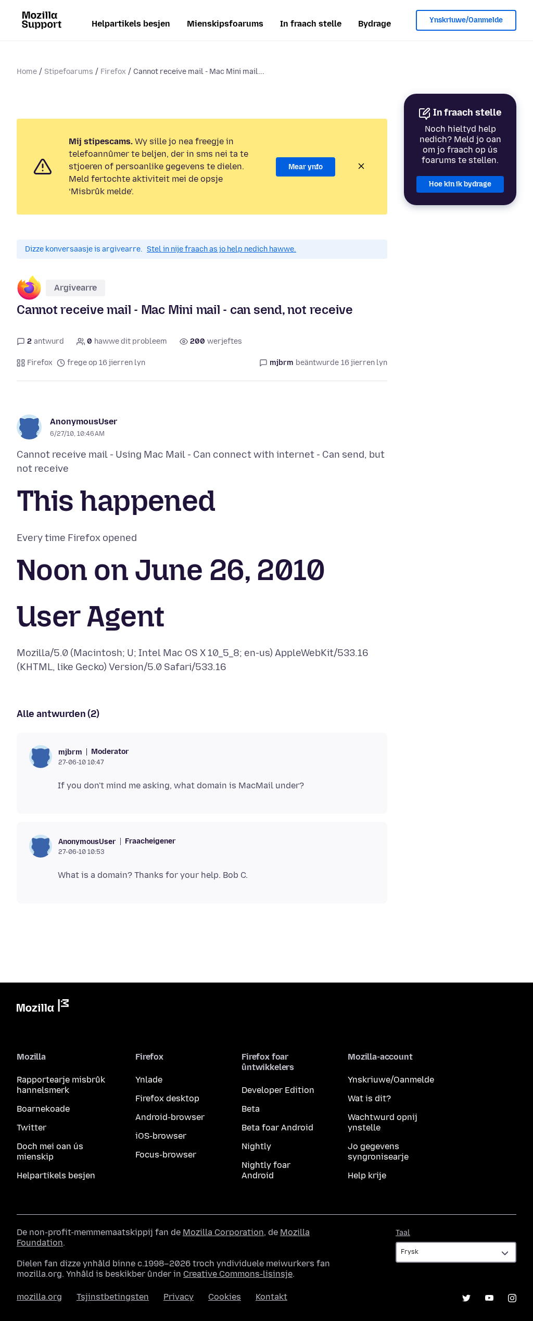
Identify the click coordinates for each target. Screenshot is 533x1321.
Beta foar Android (277, 1128)
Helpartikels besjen (131, 24)
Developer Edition (278, 1090)
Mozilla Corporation (223, 1232)
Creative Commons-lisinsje (238, 1274)
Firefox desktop (167, 1098)
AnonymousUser (83, 421)
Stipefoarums (68, 71)
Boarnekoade (43, 1109)
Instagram (512, 1298)
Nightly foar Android (266, 1170)
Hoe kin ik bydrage (460, 184)
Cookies (224, 1297)
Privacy (178, 1297)
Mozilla (43, 1007)
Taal (403, 1232)
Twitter (31, 1128)
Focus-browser (165, 1155)
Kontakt (271, 1297)
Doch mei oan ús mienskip (50, 1151)
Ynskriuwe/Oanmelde (466, 20)
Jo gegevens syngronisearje (378, 1151)
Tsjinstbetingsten (113, 1297)
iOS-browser (160, 1136)
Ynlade (148, 1080)
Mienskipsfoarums (225, 24)
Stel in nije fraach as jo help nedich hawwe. (221, 249)
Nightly (256, 1146)
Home (27, 71)
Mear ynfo (305, 166)
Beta (251, 1109)
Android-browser (170, 1117)
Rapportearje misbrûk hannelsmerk (61, 1085)
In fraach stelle (310, 24)
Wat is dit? (369, 1098)
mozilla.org (39, 1297)
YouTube (489, 1298)
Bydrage (374, 24)
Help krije (367, 1175)
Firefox (113, 71)
